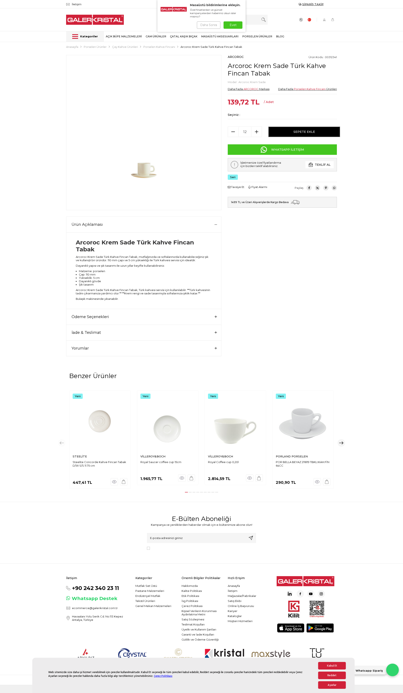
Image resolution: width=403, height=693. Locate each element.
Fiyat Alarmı (259, 187)
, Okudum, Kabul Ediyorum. (186, 547)
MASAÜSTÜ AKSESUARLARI (219, 36)
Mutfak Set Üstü (146, 585)
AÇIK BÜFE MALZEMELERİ (124, 36)
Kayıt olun (251, 538)
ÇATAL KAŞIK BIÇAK (183, 36)
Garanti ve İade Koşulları (198, 634)
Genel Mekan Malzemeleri (153, 606)
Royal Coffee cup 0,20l (223, 462)
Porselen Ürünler (95, 46)
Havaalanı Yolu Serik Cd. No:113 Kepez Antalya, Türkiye (97, 618)
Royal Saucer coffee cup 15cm (160, 462)
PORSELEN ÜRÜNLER (257, 36)
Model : (247, 82)
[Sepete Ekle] (123, 481)
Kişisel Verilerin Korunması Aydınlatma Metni (199, 612)
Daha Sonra (208, 25)
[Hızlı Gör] (114, 481)
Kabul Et (332, 665)
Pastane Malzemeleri (149, 591)
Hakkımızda (190, 585)
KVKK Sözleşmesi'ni (166, 547)
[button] (61, 443)
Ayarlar (332, 685)
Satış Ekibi (234, 601)
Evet (233, 25)
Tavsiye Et (237, 187)
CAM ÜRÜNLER (156, 36)
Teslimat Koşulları (193, 624)
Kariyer (232, 611)
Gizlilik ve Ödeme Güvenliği (200, 639)
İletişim (232, 591)
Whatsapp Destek (94, 598)
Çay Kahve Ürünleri (125, 46)
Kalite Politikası (192, 591)
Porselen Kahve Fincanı (159, 46)
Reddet (331, 675)
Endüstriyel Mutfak (147, 596)
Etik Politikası (190, 596)
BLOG (280, 36)
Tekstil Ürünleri (145, 601)
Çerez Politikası (163, 676)
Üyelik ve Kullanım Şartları (199, 629)
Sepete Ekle (304, 132)
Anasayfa (72, 46)
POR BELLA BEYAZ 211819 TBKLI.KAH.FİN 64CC (302, 463)
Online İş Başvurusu (241, 606)
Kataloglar (235, 616)
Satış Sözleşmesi (193, 619)
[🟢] (392, 670)
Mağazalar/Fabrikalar (242, 596)
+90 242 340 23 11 (95, 588)
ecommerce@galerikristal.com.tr (95, 608)
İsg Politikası (190, 601)
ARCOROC (236, 57)
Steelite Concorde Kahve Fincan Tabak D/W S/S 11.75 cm (99, 463)
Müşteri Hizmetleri (240, 621)
